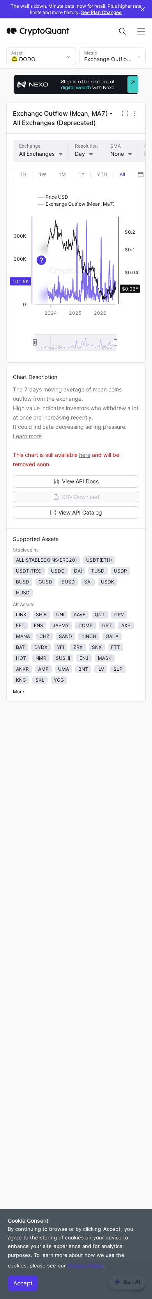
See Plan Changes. (101, 12)
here (84, 454)
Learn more (27, 436)
